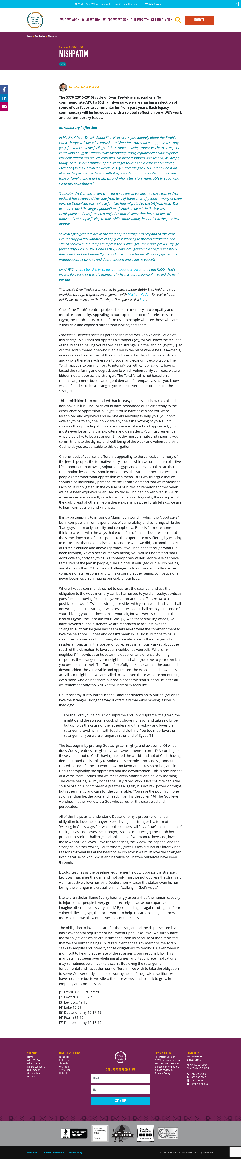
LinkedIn (63, 1073)
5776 (63, 64)
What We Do (33, 1063)
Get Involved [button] (160, 20)
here (143, 299)
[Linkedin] (4, 98)
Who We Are (33, 1060)
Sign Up (120, 1101)
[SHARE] (4, 89)
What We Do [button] (90, 20)
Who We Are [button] (68, 20)
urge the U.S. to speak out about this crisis (109, 269)
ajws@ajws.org (199, 1083)
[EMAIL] (4, 106)
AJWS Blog (64, 1069)
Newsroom (32, 1152)
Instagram (64, 1060)
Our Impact (33, 1069)
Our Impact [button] (139, 20)
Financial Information (53, 1152)
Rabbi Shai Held (90, 87)
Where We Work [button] (114, 20)
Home (30, 1056)
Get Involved (34, 1073)
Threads (63, 1063)
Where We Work (36, 1066)
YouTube (64, 1066)
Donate (199, 20)
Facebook (64, 1056)
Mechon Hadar (139, 294)
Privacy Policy (163, 1073)
